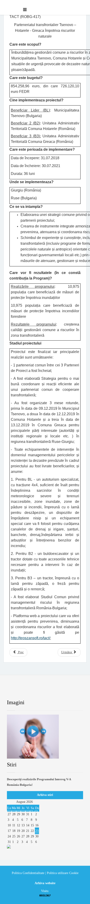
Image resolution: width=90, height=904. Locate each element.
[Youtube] (50, 690)
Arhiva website (45, 883)
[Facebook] (15, 690)
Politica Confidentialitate (28, 873)
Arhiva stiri (45, 795)
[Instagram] (68, 690)
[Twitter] (32, 690)
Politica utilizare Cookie (62, 873)
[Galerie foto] (45, 737)
